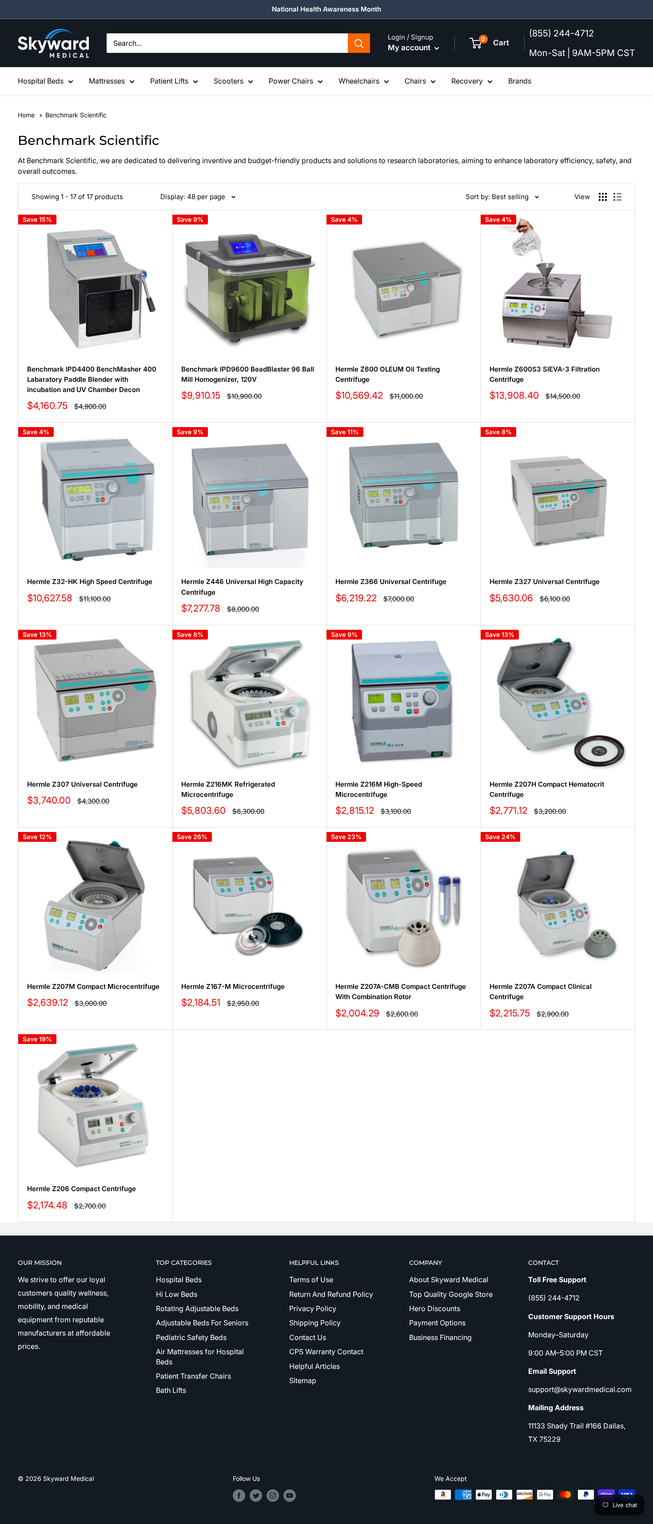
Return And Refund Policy (331, 1294)
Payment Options (437, 1322)
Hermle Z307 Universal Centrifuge (82, 784)
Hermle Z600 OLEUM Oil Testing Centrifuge (387, 374)
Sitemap (302, 1380)
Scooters (228, 80)
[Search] (359, 43)
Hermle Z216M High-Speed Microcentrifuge (378, 789)
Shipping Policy (315, 1322)
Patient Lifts (169, 80)
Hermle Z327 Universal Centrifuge (545, 581)
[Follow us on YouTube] (289, 1495)
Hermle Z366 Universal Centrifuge (390, 581)
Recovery (467, 80)
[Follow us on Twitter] (256, 1495)
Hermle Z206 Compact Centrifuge (81, 1188)
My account (410, 47)
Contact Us (307, 1337)
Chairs (415, 80)
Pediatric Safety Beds (191, 1337)
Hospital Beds (41, 80)
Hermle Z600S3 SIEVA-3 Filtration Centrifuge (545, 374)
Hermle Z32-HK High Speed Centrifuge (89, 581)
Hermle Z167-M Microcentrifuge (233, 986)
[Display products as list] (617, 197)
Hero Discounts (434, 1308)
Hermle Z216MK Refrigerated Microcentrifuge (228, 789)
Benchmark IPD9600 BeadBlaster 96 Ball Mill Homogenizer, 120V (247, 374)
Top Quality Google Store (451, 1294)
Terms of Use (311, 1279)
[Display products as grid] (603, 197)
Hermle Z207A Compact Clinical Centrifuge (541, 991)
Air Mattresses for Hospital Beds (200, 1356)
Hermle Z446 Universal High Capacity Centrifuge (242, 586)
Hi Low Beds (176, 1294)
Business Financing (440, 1337)
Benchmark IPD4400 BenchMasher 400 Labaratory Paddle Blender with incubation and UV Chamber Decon (91, 379)
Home (27, 115)
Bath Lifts (171, 1390)
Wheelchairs (358, 80)
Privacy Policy (312, 1308)
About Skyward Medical (448, 1279)
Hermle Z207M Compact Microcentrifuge (93, 986)
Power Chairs (291, 80)
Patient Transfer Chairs (193, 1376)
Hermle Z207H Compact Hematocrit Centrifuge (547, 789)
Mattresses (107, 80)
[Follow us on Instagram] (273, 1495)
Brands (519, 80)
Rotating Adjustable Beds (197, 1308)
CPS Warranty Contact (326, 1351)
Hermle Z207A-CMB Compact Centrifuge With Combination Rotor (400, 991)
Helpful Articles (314, 1366)
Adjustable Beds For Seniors (202, 1322)
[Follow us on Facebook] (239, 1495)
